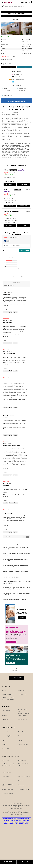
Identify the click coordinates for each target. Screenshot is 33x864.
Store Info (9, 184)
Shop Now (8, 862)
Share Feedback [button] (17, 677)
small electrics (15, 123)
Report (15, 312)
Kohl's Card (5, 760)
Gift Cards (5, 719)
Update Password (7, 694)
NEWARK (16, 112)
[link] (6, 237)
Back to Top (16, 670)
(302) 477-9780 (10, 222)
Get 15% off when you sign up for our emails (24, 712)
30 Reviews (16, 237)
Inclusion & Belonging (24, 776)
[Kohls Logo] (8, 2)
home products (6, 123)
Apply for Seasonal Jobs (7, 785)
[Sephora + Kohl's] (16, 16)
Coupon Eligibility (7, 736)
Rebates (20, 740)
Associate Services (24, 785)
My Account (21, 690)
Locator (4, 112)
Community (5, 776)
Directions (8, 67)
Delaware (10, 112)
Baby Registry (6, 710)
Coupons (24, 67)
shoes (3, 121)
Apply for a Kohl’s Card (23, 764)
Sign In (4, 690)
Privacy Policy (17, 817)
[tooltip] (7, 241)
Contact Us (5, 732)
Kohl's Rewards (23, 760)
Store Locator (22, 715)
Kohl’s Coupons (23, 719)
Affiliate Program (23, 789)
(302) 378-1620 (9, 203)
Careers (20, 781)
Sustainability (6, 781)
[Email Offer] (16, 634)
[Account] (26, 2)
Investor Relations (7, 789)
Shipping (20, 736)
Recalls (4, 744)
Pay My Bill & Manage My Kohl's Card (8, 764)
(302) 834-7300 (7, 64)
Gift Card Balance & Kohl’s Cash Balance (8, 698)
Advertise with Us (7, 793)
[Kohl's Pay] (16, 655)
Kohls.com (5, 145)
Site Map (4, 715)
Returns (4, 740)
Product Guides (23, 744)
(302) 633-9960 (10, 181)
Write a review (25, 251)
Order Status (22, 732)
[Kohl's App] (16, 614)
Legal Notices (7, 817)
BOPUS (8, 139)
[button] (27, 537)
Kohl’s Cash (5, 748)
